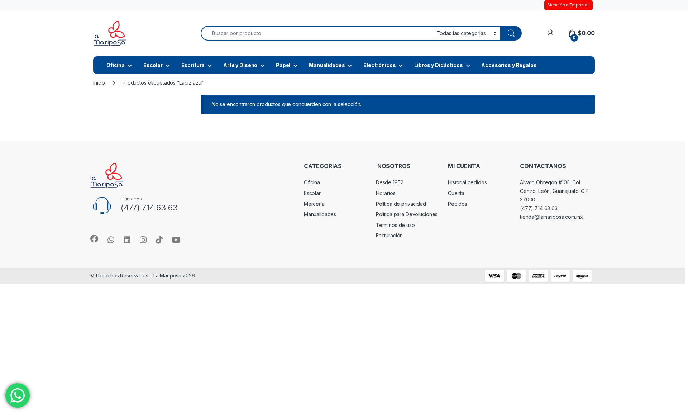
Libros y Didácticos (438, 65)
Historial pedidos (467, 182)
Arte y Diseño (240, 65)
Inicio (99, 83)
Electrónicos (379, 65)
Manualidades (327, 65)
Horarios (386, 193)
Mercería (314, 204)
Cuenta (456, 193)
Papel (283, 65)
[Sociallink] (94, 239)
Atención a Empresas (568, 5)
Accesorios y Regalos (508, 65)
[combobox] (317, 33)
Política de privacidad (401, 204)
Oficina (115, 65)
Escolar (153, 65)
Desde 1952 (389, 182)
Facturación (389, 235)
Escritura (193, 65)
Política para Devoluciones (407, 214)
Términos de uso (395, 225)
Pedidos (457, 204)
